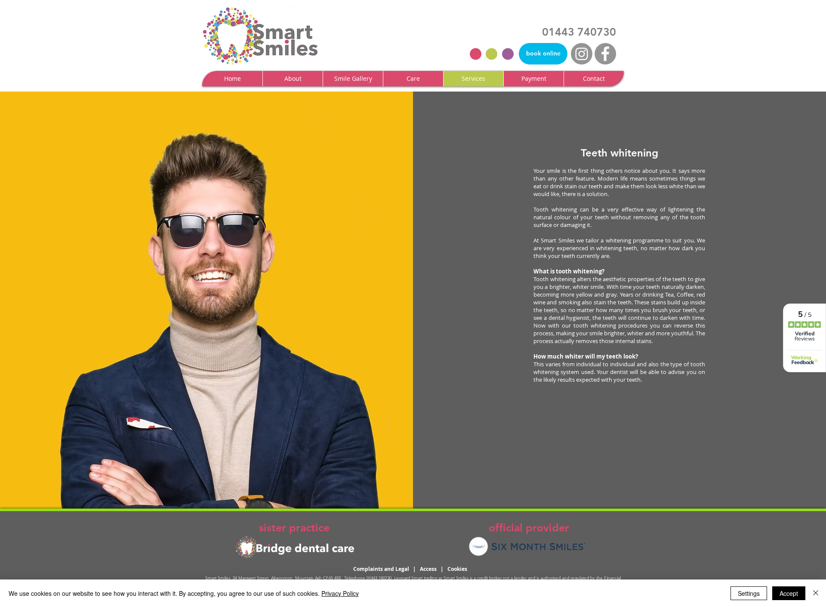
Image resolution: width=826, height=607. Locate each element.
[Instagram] (581, 53)
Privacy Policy (340, 593)
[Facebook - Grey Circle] (605, 53)
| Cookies (454, 569)
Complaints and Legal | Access (397, 569)
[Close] (816, 593)
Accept (789, 593)
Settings (749, 593)
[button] (292, 78)
